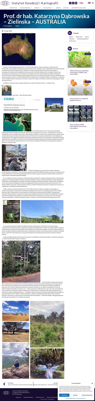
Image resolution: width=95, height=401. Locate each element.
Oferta (36, 7)
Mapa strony (18, 397)
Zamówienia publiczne (79, 7)
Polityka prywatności (81, 398)
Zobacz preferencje (87, 395)
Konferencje (72, 41)
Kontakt (66, 7)
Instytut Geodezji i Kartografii (35, 3)
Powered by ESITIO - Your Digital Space (47, 399)
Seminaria (71, 39)
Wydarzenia (79, 37)
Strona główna (8, 25)
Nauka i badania (25, 7)
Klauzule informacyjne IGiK (52, 397)
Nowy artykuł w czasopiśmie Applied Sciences (79, 99)
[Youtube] (76, 3)
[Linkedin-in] (73, 3)
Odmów (75, 395)
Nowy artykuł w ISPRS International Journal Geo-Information (78, 126)
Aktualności (47, 7)
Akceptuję (64, 395)
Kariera (58, 7)
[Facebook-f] (70, 3)
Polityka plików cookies (71, 398)
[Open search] (92, 3)
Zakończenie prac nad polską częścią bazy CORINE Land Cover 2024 (79, 72)
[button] (92, 383)
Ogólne (17, 25)
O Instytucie (13, 7)
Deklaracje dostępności (28, 397)
